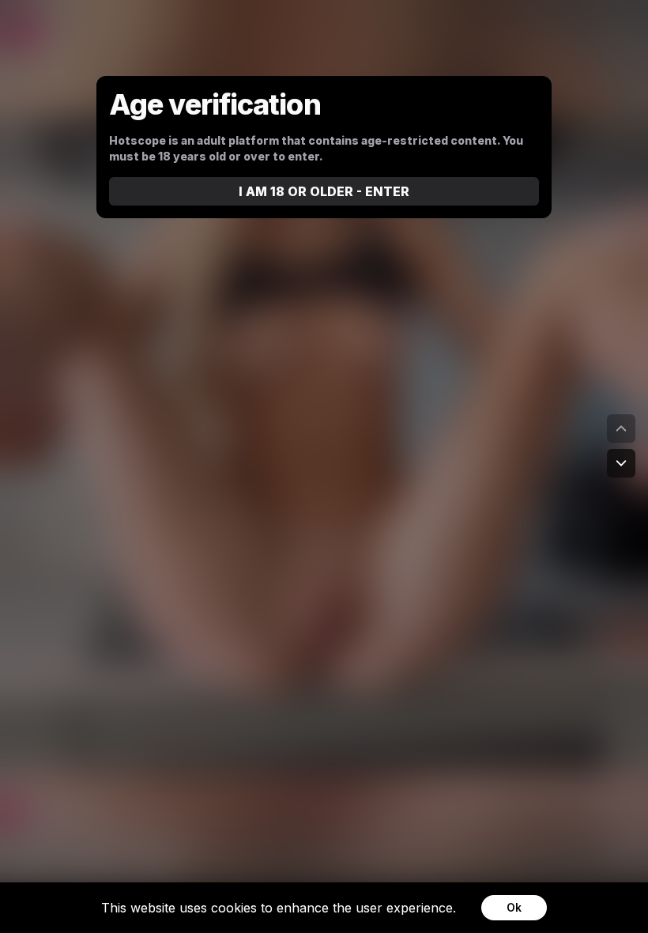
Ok (514, 907)
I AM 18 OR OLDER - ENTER (324, 191)
